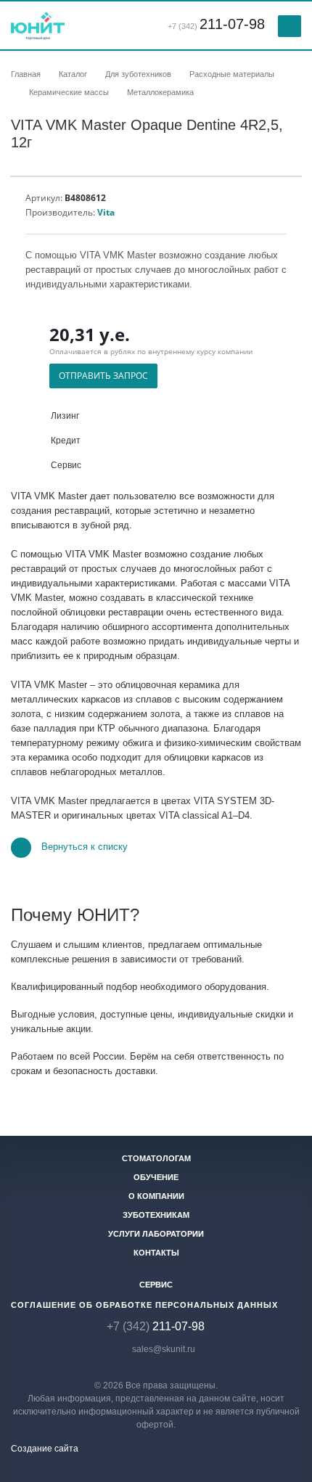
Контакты (156, 1252)
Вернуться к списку (84, 847)
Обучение (156, 1177)
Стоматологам (156, 1158)
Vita (106, 212)
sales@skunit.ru (163, 1349)
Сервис (156, 1284)
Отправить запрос (103, 375)
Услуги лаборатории (156, 1233)
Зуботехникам (156, 1215)
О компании (156, 1196)
